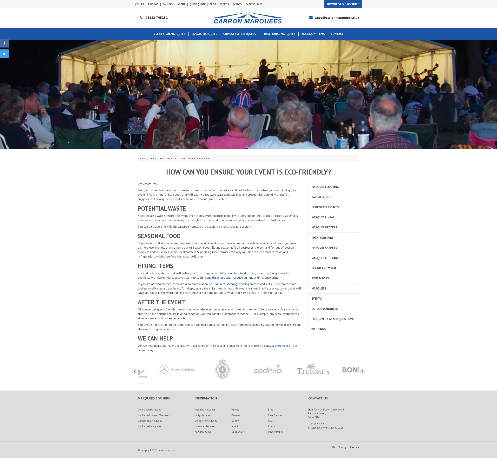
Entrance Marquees (205, 426)
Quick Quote (197, 4)
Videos (224, 4)
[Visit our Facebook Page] (4, 43)
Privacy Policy (275, 432)
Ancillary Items (313, 34)
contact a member (276, 345)
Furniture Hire (322, 237)
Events (316, 298)
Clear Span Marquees (169, 34)
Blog (213, 4)
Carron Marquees (324, 309)
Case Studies (254, 4)
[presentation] (134, 371)
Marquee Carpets (324, 248)
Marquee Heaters (324, 227)
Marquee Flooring (325, 187)
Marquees (318, 288)
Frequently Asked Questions (333, 319)
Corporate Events (325, 207)
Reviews (153, 4)
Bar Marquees (321, 197)
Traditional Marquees (278, 34)
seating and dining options (213, 277)
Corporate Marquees (206, 420)
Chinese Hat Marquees (239, 34)
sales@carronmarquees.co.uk (337, 17)
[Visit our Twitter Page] (4, 53)
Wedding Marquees (205, 409)
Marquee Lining (322, 217)
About (181, 4)
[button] (139, 383)
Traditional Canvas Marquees (154, 415)
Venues (139, 4)
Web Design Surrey (345, 447)
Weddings (318, 329)
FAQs (271, 420)
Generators (320, 278)
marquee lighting (242, 277)
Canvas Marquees (204, 34)
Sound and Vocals (324, 268)
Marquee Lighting (324, 258)
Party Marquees (203, 415)
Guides (237, 4)
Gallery (167, 4)
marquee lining (269, 277)
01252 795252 (156, 17)
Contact (337, 34)
